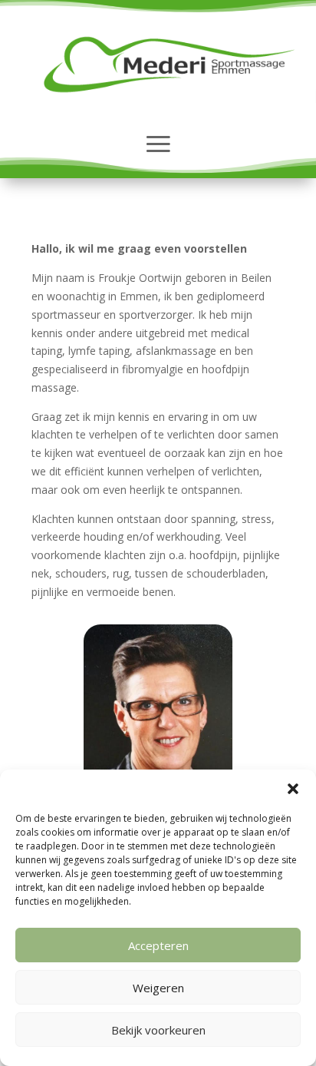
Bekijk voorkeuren (158, 1030)
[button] (293, 788)
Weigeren (158, 987)
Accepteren (158, 945)
